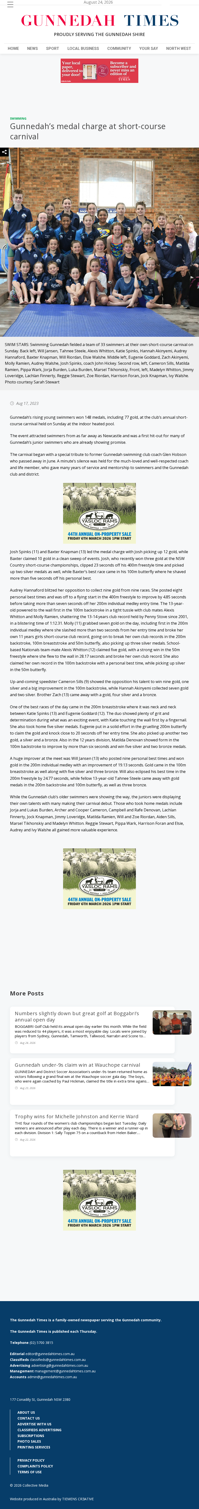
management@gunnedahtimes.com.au (65, 1371)
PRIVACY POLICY (30, 1460)
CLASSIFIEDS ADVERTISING (39, 1430)
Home (13, 48)
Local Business (83, 48)
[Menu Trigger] (10, 4)
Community (119, 48)
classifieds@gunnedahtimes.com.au (58, 1359)
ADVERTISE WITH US (34, 1424)
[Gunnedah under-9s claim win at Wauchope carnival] (172, 1084)
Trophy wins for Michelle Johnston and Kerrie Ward (77, 1116)
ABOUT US (26, 1412)
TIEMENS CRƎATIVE (78, 1499)
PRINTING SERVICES (33, 1447)
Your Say (148, 48)
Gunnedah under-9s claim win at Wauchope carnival (77, 1065)
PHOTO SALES (29, 1441)
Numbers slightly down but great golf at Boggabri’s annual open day (77, 1016)
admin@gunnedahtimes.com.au (52, 1377)
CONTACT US (28, 1418)
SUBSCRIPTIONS (30, 1435)
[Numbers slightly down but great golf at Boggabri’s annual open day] (172, 1033)
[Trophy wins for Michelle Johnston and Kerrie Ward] (172, 1136)
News (32, 48)
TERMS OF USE (29, 1472)
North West (178, 48)
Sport (52, 48)
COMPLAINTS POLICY (35, 1466)
